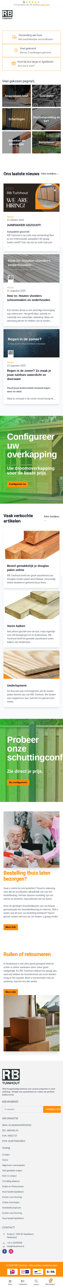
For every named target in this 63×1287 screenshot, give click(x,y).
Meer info (11, 927)
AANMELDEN (53, 1109)
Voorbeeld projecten (11, 1207)
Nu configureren (18, 782)
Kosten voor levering (12, 1197)
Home (5, 1160)
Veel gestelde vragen (12, 1170)
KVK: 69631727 (9, 1135)
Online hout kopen (10, 1202)
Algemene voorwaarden (13, 1165)
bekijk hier (45, 5)
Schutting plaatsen (11, 1181)
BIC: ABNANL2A (10, 1130)
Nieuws (10, 217)
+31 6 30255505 (14, 1242)
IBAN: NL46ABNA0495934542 (16, 1125)
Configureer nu (17, 484)
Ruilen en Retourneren (13, 1186)
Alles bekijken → (50, 173)
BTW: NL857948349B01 (13, 1141)
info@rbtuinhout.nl (15, 1246)
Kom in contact (9, 1176)
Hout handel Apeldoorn (13, 1191)
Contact (6, 1154)
